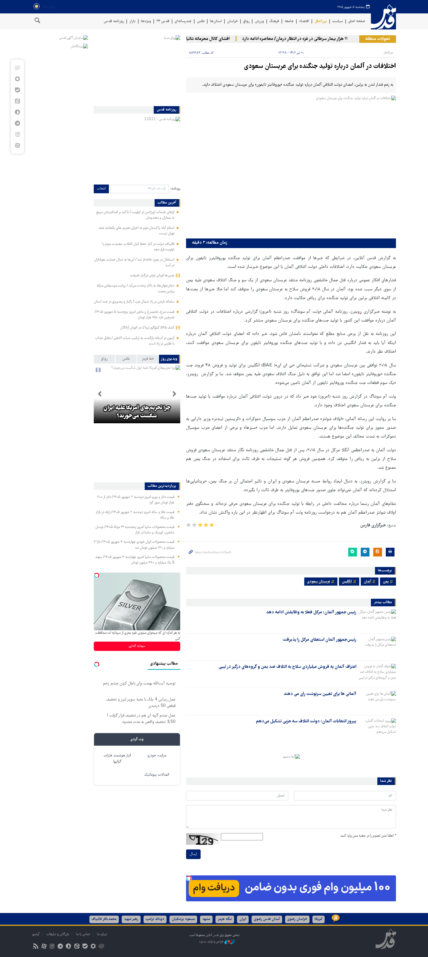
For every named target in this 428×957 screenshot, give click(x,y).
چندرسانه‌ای (183, 21)
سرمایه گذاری (137, 646)
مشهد (206, 919)
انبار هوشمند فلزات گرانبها (117, 759)
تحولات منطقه (377, 39)
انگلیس (347, 581)
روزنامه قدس (114, 21)
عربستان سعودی (318, 581)
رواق (246, 21)
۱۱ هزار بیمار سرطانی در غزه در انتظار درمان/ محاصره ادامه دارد (305, 39)
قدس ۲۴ (162, 21)
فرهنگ (274, 21)
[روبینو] (17, 79)
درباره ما (102, 934)
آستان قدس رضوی (267, 919)
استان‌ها (216, 21)
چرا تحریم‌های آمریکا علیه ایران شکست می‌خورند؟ (136, 412)
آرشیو (35, 934)
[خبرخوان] (35, 947)
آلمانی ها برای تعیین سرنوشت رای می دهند (320, 694)
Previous (174, 394)
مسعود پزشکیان (183, 919)
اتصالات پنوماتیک (156, 775)
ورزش (259, 21)
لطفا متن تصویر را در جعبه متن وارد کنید (368, 835)
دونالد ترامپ (155, 919)
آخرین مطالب (167, 203)
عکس (201, 21)
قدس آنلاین (383, 17)
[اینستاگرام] (17, 134)
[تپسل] (189, 878)
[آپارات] (17, 145)
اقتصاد (304, 21)
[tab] (169, 359)
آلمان (367, 581)
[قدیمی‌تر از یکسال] (377, 619)
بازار (132, 21)
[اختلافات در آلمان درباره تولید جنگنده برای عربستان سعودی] (291, 166)
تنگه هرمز (225, 919)
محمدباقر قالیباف (104, 919)
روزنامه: (175, 188)
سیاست (337, 21)
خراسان (232, 21)
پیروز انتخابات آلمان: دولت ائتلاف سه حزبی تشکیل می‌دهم (306, 721)
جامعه (289, 21)
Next (99, 394)
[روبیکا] (17, 68)
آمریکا (318, 919)
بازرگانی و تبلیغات (57, 934)
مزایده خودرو (156, 755)
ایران (242, 919)
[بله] (17, 90)
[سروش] (17, 112)
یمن (386, 581)
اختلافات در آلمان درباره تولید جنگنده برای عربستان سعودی (320, 66)
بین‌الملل (320, 21)
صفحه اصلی (356, 21)
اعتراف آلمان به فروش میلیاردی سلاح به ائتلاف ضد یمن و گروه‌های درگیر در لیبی (287, 667)
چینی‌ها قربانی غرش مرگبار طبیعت (152, 275)
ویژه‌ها (146, 21)
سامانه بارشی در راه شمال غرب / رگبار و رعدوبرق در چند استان (134, 301)
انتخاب (101, 188)
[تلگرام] (17, 123)
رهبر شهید (131, 919)
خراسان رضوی (297, 919)
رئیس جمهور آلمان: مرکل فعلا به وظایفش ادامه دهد (311, 612)
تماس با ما (83, 934)
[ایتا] (17, 101)
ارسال (193, 854)
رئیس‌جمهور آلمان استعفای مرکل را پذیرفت (319, 640)
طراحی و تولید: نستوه (211, 942)
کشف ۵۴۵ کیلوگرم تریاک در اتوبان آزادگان (147, 327)
